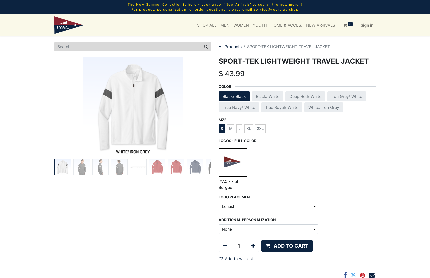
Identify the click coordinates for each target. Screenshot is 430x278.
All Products (230, 46)
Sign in (367, 25)
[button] (66, 107)
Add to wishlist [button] (239, 258)
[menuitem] (206, 25)
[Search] (206, 46)
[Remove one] (225, 246)
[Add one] (253, 246)
